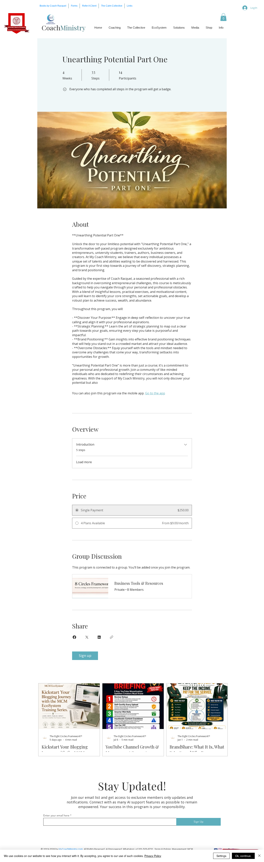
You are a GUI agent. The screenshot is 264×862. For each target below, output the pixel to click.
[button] (74, 5)
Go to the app (155, 393)
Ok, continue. (243, 856)
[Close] (259, 856)
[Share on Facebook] (74, 637)
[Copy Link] (111, 637)
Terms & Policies (162, 849)
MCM (190, 849)
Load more (84, 462)
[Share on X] (86, 637)
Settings (221, 856)
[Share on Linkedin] (99, 637)
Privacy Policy (152, 856)
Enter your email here (56, 815)
